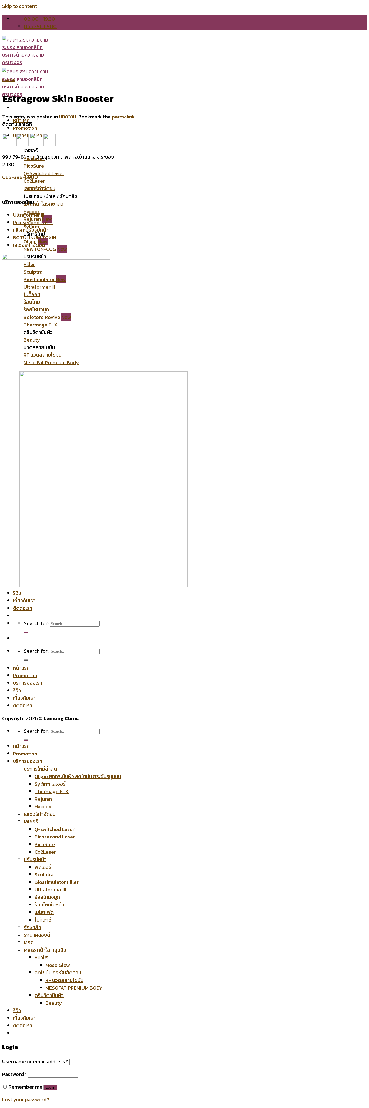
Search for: (36, 731)
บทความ (8, 80)
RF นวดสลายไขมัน (64, 980)
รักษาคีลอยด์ (37, 935)
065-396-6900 (20, 177)
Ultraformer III (28, 215)
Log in (50, 1087)
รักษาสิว (32, 927)
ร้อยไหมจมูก (47, 897)
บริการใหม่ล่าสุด (40, 768)
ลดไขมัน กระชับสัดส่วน (58, 972)
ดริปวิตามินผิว (49, 995)
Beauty (53, 1003)
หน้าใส (41, 957)
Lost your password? (25, 1099)
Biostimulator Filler (57, 882)
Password (14, 1074)
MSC (28, 942)
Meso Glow (57, 965)
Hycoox (43, 806)
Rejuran (43, 799)
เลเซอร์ (31, 821)
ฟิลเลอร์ (43, 867)
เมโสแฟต (44, 912)
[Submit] (26, 660)
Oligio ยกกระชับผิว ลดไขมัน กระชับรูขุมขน (78, 776)
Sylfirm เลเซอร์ (50, 783)
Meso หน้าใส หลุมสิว (45, 950)
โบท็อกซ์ (43, 919)
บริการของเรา (27, 683)
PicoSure (45, 844)
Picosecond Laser (33, 222)
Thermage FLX (52, 791)
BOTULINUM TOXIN (34, 237)
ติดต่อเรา (22, 705)
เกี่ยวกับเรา (24, 698)
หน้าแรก (21, 667)
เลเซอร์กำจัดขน (29, 245)
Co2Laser (45, 851)
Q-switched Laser (55, 829)
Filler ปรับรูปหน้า (30, 230)
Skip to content (19, 6)
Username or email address (35, 1061)
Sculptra (44, 874)
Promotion (25, 675)
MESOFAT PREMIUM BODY (73, 987)
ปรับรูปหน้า (35, 859)
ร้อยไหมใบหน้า (49, 904)
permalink (123, 116)
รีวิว (17, 690)
